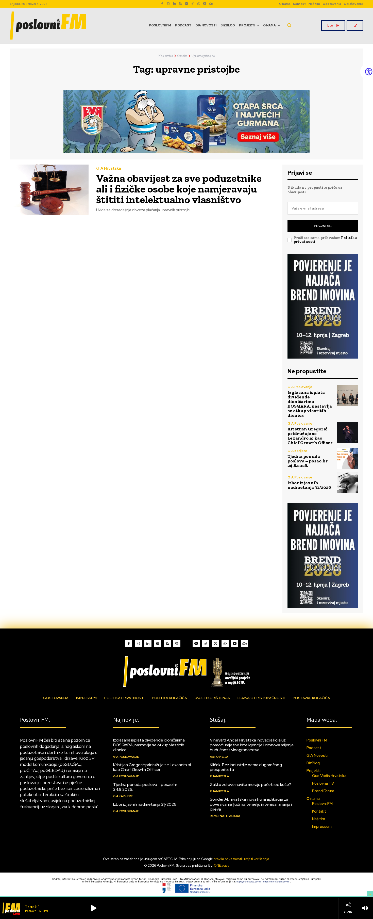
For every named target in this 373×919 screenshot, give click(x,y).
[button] (289, 25)
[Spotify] (186, 4)
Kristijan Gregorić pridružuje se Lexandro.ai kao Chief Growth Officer (310, 435)
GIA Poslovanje (299, 387)
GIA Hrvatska (108, 168)
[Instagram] (168, 4)
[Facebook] (162, 4)
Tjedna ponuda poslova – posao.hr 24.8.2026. (307, 461)
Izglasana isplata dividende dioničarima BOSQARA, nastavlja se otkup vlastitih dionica (309, 404)
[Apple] (176, 643)
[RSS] (180, 4)
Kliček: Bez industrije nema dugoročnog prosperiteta (246, 767)
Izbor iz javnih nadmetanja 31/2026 (309, 485)
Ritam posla (219, 776)
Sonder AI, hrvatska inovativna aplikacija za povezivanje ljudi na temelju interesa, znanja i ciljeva (251, 804)
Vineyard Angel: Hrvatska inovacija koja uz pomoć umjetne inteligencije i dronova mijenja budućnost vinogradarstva (252, 744)
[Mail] (157, 643)
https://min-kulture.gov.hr (276, 881)
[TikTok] (193, 4)
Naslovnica (165, 56)
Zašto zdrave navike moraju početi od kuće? (250, 784)
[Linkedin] (174, 4)
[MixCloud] (244, 643)
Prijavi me (323, 226)
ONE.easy (221, 865)
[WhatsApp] (199, 4)
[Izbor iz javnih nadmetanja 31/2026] (347, 482)
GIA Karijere (297, 451)
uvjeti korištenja (256, 859)
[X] (215, 643)
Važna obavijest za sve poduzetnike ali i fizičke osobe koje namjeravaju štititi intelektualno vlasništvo (179, 189)
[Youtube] (205, 4)
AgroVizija (219, 757)
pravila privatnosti (228, 859)
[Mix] (211, 4)
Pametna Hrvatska (225, 816)
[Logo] (186, 671)
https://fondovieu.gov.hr (249, 881)
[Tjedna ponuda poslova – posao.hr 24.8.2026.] (347, 458)
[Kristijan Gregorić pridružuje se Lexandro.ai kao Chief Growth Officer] (347, 432)
